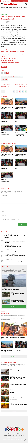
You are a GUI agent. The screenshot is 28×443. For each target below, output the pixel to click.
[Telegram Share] (23, 91)
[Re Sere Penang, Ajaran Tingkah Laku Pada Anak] (5, 399)
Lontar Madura (7, 21)
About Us (10, 433)
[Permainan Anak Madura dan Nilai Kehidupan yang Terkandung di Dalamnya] (5, 372)
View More (13, 306)
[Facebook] (6, 429)
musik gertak (20, 76)
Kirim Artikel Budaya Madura (14, 437)
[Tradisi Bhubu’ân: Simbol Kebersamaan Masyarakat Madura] (7, 101)
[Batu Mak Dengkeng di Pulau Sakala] (14, 280)
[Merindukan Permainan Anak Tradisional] (5, 392)
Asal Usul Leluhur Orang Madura (12, 251)
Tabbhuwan (4, 79)
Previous (4, 66)
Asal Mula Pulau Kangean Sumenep (12, 246)
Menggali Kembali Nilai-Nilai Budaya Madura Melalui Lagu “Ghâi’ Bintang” (18, 378)
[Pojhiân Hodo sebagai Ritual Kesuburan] (7, 128)
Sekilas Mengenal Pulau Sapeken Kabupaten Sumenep (14, 242)
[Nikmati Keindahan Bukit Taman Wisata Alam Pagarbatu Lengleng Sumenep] (6, 301)
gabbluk (13, 76)
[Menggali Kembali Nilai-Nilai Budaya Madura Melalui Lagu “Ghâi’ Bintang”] (5, 378)
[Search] (26, 4)
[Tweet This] (17, 91)
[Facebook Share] (14, 91)
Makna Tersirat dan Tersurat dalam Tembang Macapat (14, 256)
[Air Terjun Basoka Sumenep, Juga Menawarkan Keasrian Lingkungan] (6, 294)
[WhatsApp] (20, 429)
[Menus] (2, 4)
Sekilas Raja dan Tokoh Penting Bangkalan (14, 261)
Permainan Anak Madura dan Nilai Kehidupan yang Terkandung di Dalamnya (18, 371)
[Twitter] (8, 429)
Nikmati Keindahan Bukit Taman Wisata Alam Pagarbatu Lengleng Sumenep (18, 301)
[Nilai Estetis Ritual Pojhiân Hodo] (7, 115)
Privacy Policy (17, 433)
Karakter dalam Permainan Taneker (18, 384)
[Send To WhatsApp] (26, 91)
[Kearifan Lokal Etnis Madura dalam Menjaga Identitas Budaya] (21, 101)
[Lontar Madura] (10, 4)
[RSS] (22, 429)
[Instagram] (14, 429)
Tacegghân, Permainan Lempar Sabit (18, 404)
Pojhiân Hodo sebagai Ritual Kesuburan (10, 62)
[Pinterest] (11, 429)
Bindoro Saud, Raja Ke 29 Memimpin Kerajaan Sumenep (15, 236)
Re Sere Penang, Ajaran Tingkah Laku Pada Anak (17, 398)
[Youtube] (17, 429)
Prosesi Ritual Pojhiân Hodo (7, 60)
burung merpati (5, 76)
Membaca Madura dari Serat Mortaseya (21, 84)
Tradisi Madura (4, 14)
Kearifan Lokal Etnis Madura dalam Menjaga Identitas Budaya (13, 55)
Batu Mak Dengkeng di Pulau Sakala (10, 289)
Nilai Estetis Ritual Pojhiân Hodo (8, 58)
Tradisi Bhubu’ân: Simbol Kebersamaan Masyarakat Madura (13, 52)
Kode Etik (21, 435)
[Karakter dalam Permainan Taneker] (5, 385)
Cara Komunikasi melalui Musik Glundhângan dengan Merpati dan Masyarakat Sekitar (21, 134)
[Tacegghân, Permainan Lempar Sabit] (5, 405)
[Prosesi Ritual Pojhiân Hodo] (21, 115)
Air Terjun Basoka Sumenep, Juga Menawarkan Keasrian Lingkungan (17, 294)
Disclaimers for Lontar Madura (11, 435)
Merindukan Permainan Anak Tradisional (16, 391)
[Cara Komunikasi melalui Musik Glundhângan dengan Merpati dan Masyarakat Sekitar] (21, 128)
